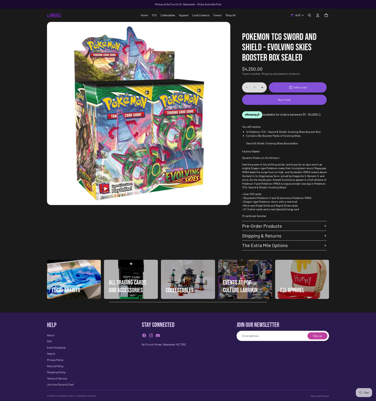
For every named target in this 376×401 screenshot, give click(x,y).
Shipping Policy (56, 372)
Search (51, 353)
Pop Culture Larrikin (65, 395)
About (50, 335)
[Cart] (326, 15)
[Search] (309, 15)
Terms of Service (57, 378)
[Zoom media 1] (138, 113)
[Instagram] (151, 335)
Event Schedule (56, 347)
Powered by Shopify (86, 395)
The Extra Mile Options (265, 245)
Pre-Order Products (262, 226)
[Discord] (157, 335)
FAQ (49, 341)
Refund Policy (55, 366)
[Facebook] (144, 335)
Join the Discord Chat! (60, 384)
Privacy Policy (55, 359)
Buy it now (284, 99)
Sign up (317, 335)
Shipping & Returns (261, 235)
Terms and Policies (319, 396)
